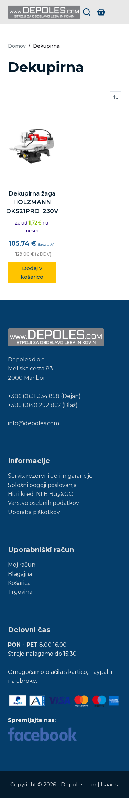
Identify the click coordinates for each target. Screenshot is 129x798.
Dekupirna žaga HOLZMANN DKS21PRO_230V (32, 202)
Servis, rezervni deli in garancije (50, 475)
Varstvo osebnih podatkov (43, 503)
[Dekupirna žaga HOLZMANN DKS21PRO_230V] (32, 146)
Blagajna (20, 574)
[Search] (86, 12)
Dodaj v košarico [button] (32, 272)
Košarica (19, 583)
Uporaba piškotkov (34, 512)
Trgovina (20, 592)
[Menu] (118, 12)
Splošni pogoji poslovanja (42, 485)
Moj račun (21, 564)
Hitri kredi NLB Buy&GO (41, 494)
